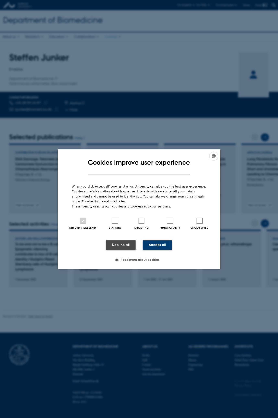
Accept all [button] (157, 245)
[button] (139, 259)
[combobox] (214, 156)
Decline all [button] (121, 245)
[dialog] (139, 209)
